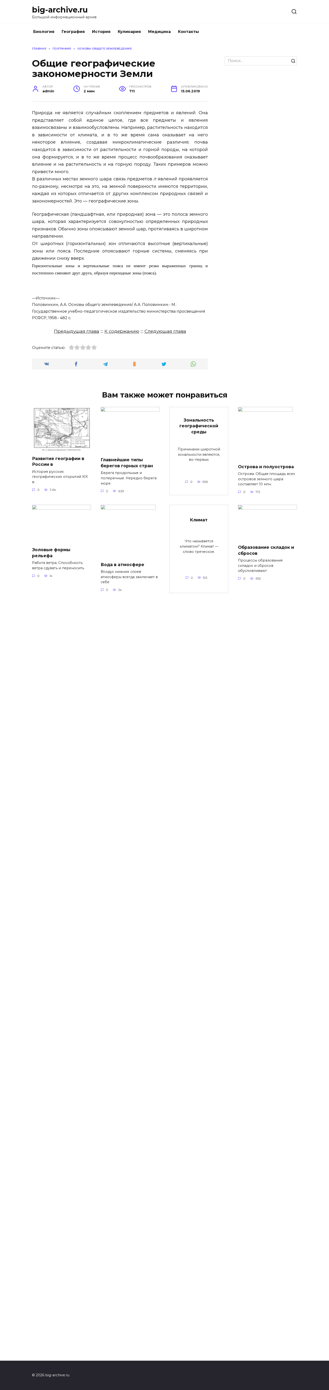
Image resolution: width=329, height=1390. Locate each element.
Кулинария (129, 31)
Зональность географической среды (198, 425)
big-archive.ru (60, 9)
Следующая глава (165, 331)
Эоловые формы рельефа (51, 552)
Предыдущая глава (76, 331)
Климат (199, 519)
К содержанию (122, 331)
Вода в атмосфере (122, 564)
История (101, 31)
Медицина (159, 31)
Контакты (188, 31)
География (73, 31)
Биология (43, 31)
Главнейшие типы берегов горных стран (127, 462)
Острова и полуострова (266, 466)
